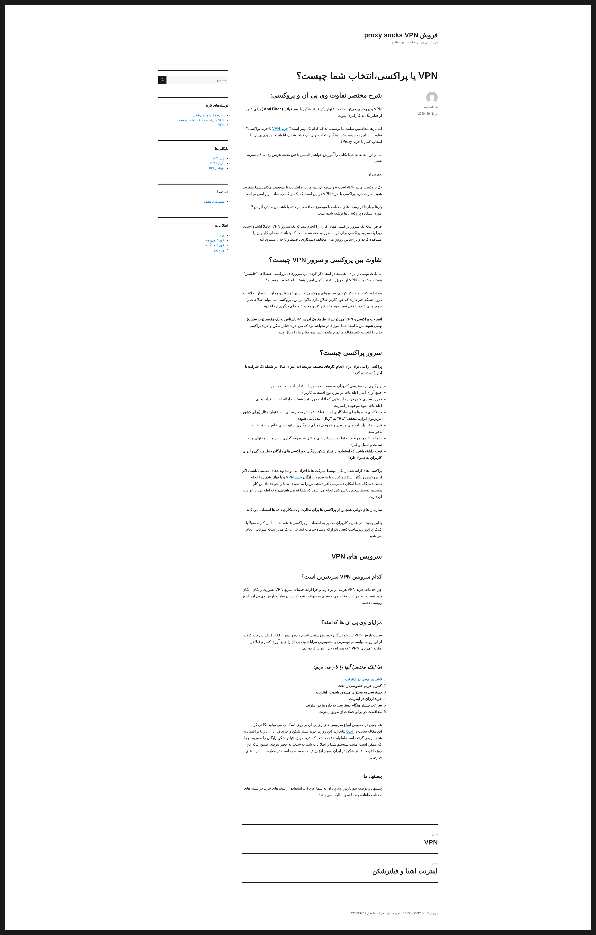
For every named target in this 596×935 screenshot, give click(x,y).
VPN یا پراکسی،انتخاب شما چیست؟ (200, 120)
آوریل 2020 (217, 163)
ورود (221, 235)
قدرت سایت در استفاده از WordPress (375, 913)
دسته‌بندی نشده (214, 201)
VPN (221, 125)
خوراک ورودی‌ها (214, 240)
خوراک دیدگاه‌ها (214, 245)
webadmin (431, 107)
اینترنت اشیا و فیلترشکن (208, 115)
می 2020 (218, 158)
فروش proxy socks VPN (401, 35)
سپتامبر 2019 (215, 168)
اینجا (349, 731)
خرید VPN (280, 129)
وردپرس (219, 250)
